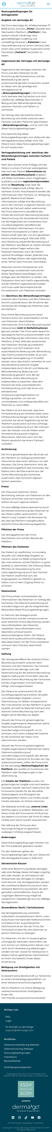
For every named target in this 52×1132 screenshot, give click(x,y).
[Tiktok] (26, 1117)
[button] (48, 4)
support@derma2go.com (19, 1030)
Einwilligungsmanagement (17, 1067)
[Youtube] (32, 1117)
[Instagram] (19, 1117)
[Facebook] (39, 1117)
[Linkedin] (13, 1117)
